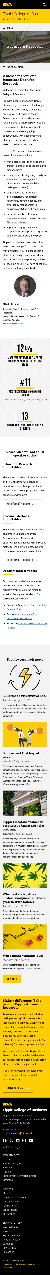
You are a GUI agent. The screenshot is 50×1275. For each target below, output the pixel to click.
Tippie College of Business (24, 14)
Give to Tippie (10, 1248)
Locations (8, 1243)
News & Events (10, 1227)
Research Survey (15, 1088)
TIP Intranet (9, 1214)
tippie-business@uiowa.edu (18, 1133)
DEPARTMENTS (11, 1155)
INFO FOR (8, 1189)
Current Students (11, 1201)
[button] (44, 4)
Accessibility (9, 1267)
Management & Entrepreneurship (19, 1176)
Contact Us (8, 1252)
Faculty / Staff (10, 1205)
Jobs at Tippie (10, 1210)
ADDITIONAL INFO (12, 1223)
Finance (7, 1171)
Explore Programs (12, 1235)
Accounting (8, 1159)
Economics (8, 1167)
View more (12, 978)
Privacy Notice (8, 1264)
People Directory (20, 19)
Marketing (8, 1180)
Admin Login (13, 1147)
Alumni (6, 19)
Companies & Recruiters (15, 1197)
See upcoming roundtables (20, 503)
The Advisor (9, 1231)
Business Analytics (12, 1163)
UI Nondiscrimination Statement (28, 1264)
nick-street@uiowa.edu (13, 323)
